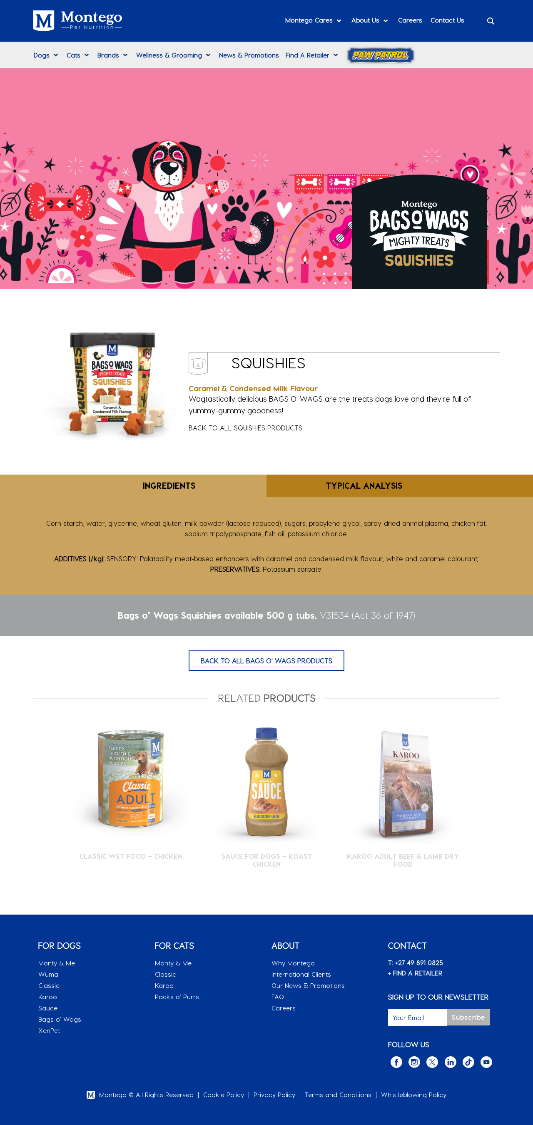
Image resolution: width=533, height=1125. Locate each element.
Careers (283, 1008)
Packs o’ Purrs (177, 996)
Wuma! (49, 974)
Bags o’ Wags (59, 1019)
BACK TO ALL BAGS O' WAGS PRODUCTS (266, 661)
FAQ (277, 996)
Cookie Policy (223, 1094)
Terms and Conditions (338, 1094)
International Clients (301, 974)
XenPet (49, 1030)
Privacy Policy (274, 1094)
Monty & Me (56, 963)
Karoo (47, 996)
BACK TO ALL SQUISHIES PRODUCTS (245, 428)
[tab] (133, 486)
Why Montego (293, 963)
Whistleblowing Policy (413, 1094)
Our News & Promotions (308, 985)
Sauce (47, 1008)
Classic (49, 985)
